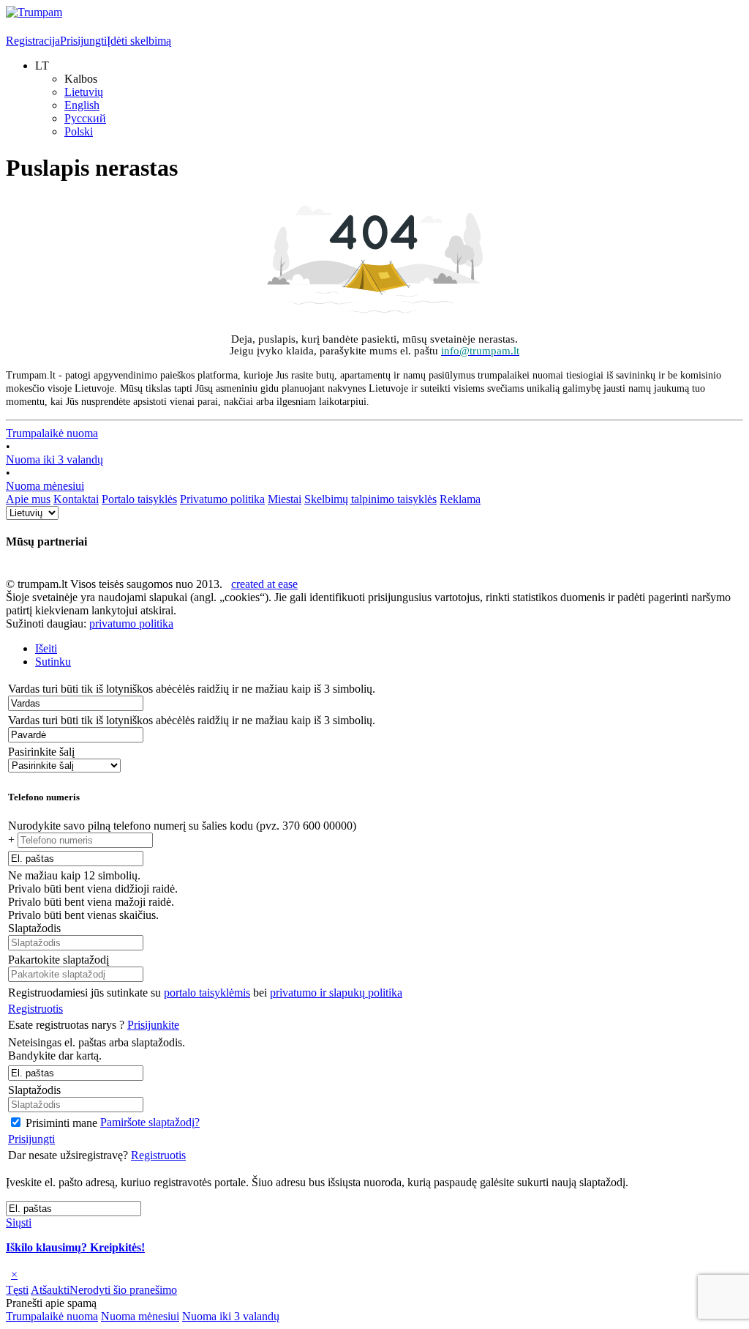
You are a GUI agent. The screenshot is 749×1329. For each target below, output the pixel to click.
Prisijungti (83, 40)
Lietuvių (83, 92)
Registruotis (35, 1008)
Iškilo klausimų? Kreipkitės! (75, 1247)
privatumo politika (131, 623)
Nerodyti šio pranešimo (123, 1290)
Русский (85, 118)
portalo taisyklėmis (207, 992)
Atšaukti (50, 1290)
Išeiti (46, 648)
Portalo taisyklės (139, 499)
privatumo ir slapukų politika (336, 992)
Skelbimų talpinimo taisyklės (370, 499)
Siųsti (18, 1222)
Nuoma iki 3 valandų (54, 459)
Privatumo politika (222, 499)
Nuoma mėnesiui (45, 486)
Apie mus (28, 499)
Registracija (33, 40)
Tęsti (17, 1290)
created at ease (264, 584)
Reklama (460, 499)
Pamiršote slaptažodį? (150, 1122)
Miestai (284, 499)
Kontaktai (76, 499)
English (81, 105)
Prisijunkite (153, 1025)
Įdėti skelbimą (139, 40)
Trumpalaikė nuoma (52, 433)
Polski (78, 131)
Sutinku (53, 661)
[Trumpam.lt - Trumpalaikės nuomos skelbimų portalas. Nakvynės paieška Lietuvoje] (34, 12)
